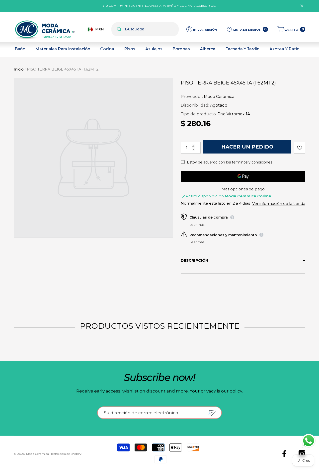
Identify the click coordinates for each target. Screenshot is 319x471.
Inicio (19, 69)
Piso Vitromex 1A (234, 114)
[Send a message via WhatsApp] (309, 441)
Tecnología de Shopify (66, 454)
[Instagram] (302, 454)
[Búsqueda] (145, 29)
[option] (93, 157)
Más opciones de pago (243, 189)
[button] (291, 29)
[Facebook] (284, 454)
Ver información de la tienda (278, 203)
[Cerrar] (302, 6)
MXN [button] (99, 29)
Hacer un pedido (247, 147)
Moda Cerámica (219, 96)
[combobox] (152, 29)
